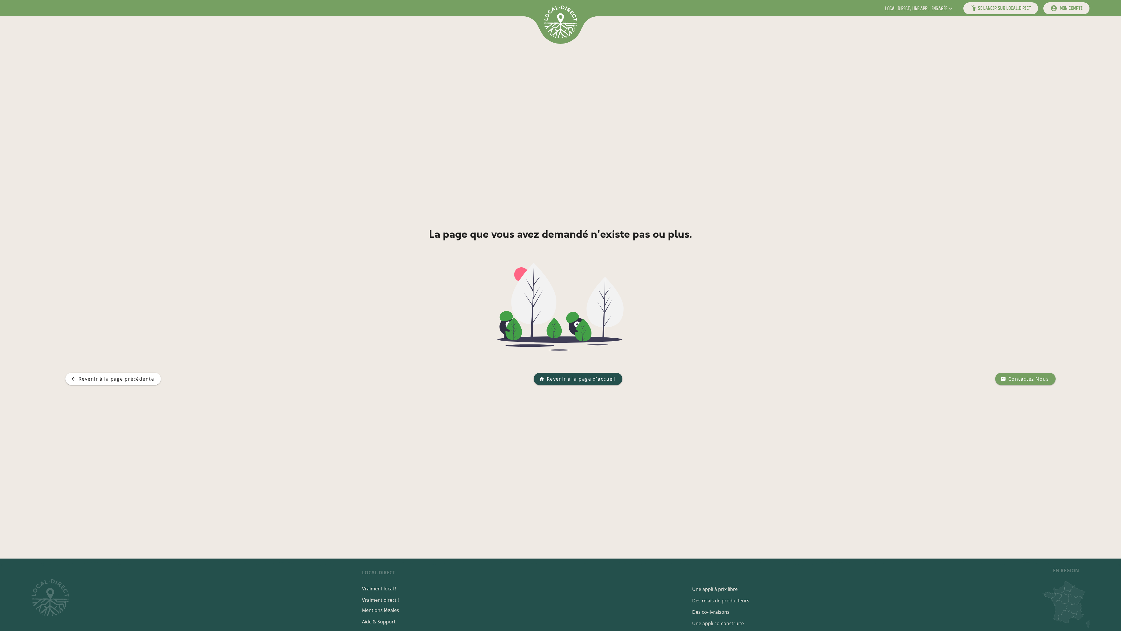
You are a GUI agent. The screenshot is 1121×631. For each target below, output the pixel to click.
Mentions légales (380, 610)
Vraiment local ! (379, 588)
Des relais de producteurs (720, 600)
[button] (919, 8)
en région (1066, 570)
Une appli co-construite (718, 623)
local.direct (378, 572)
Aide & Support (379, 621)
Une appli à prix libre (715, 589)
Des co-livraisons (711, 612)
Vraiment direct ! (380, 600)
